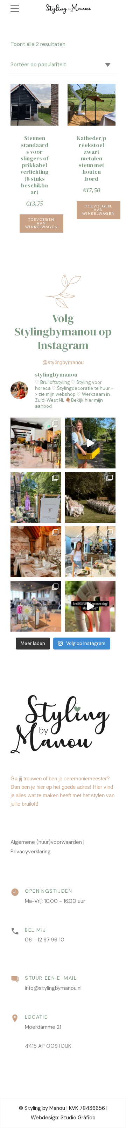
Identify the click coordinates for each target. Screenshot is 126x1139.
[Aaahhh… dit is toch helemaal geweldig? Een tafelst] (90, 497)
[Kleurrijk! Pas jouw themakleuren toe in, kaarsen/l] (90, 606)
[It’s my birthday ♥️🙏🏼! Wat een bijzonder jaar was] (90, 443)
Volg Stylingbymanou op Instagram (63, 332)
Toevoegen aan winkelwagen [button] (41, 223)
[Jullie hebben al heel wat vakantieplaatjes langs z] (90, 551)
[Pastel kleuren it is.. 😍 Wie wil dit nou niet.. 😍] (35, 497)
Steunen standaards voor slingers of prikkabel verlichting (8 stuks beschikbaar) (34, 165)
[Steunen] (34, 105)
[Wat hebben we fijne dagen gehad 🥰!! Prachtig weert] (35, 606)
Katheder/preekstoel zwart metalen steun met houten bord (91, 158)
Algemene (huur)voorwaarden (46, 842)
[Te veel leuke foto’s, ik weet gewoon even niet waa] (35, 443)
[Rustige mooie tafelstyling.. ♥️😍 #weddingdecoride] (35, 551)
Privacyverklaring (30, 851)
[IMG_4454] (91, 105)
